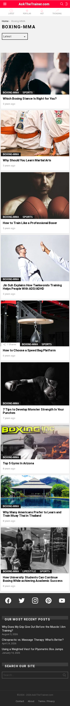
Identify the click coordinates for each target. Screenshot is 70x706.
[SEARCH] (61, 4)
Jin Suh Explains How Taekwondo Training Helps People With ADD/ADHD (32, 286)
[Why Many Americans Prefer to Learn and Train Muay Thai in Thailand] (35, 491)
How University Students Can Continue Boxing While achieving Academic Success (32, 579)
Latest (11, 14)
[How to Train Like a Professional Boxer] (35, 195)
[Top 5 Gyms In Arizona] (35, 442)
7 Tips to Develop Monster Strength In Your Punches (33, 411)
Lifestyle (29, 571)
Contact (20, 701)
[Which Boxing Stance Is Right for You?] (35, 74)
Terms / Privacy (46, 701)
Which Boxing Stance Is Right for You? (29, 98)
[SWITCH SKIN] (66, 4)
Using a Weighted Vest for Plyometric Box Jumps (32, 649)
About (31, 701)
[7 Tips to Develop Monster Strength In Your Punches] (35, 383)
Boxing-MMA (11, 92)
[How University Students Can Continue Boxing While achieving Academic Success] (35, 550)
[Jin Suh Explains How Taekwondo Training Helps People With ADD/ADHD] (35, 258)
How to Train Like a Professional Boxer (30, 223)
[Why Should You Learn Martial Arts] (35, 133)
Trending (57, 14)
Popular (27, 14)
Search (64, 676)
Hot (42, 14)
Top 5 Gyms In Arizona (18, 463)
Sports (28, 92)
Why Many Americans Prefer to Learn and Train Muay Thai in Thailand (32, 513)
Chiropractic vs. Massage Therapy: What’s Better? (33, 639)
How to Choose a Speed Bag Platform (29, 350)
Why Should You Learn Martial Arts (27, 160)
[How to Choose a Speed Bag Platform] (35, 323)
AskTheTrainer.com (34, 4)
